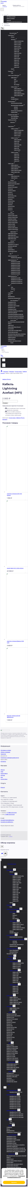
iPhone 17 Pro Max (12, 182)
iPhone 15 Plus (11, 206)
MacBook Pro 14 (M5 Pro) (16, 279)
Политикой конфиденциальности (16, 1176)
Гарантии (3, 754)
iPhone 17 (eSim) (12, 190)
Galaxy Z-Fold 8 (17, 42)
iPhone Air (10, 188)
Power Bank (11, 328)
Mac (2, 777)
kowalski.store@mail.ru (7, 822)
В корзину (5, 403)
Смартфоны (10, 958)
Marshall (16, 108)
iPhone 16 (10, 199)
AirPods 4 (10, 247)
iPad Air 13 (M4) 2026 (13, 217)
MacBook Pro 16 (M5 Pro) (16, 281)
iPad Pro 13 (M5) (11, 226)
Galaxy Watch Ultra (18, 95)
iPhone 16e (10, 202)
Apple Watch (4, 773)
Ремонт (3, 787)
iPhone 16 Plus (11, 201)
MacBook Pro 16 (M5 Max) (16, 283)
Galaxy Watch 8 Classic (19, 93)
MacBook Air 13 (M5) (15, 261)
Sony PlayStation (15, 116)
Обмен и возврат (11, 18)
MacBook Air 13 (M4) (15, 265)
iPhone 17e (10, 194)
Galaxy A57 (16, 60)
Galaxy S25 (16, 56)
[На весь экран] (4, 856)
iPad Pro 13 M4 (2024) (13, 229)
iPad (12, 73)
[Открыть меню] (3, 365)
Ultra (15, 79)
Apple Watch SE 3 (12, 235)
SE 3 (15, 82)
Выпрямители (11, 296)
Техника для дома (12, 119)
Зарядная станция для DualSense (16, 317)
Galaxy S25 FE (17, 58)
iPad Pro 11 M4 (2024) (13, 227)
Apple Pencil (11, 325)
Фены (9, 294)
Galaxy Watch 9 (17, 88)
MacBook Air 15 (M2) (15, 273)
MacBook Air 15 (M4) (15, 266)
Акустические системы (16, 103)
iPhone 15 (10, 204)
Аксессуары (12, 418)
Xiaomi (12, 68)
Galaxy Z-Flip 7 (17, 46)
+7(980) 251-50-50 (8, 362)
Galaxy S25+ (16, 54)
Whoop (12, 97)
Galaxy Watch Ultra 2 (18, 90)
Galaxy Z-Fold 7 (17, 44)
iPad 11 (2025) (11, 213)
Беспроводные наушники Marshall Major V (16, 322)
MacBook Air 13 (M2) (15, 272)
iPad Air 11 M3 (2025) (12, 220)
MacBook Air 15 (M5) (15, 263)
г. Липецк (4, 6)
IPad (2, 771)
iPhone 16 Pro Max (12, 195)
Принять (14, 1182)
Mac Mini (13, 288)
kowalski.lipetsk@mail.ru (7, 820)
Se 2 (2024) (16, 84)
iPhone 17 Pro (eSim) (12, 187)
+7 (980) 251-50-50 (6, 11)
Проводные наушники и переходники (16, 111)
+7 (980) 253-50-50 (9, 814)
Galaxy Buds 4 (14, 177)
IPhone (3, 769)
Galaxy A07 (16, 67)
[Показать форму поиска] (2, 9)
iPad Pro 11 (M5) (11, 224)
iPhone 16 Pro (11, 197)
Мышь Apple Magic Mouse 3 (14, 327)
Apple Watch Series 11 (13, 233)
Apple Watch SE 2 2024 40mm (15, 568)
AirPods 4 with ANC (12, 246)
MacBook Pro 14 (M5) (15, 277)
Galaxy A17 (16, 65)
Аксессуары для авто (13, 332)
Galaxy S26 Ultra (17, 48)
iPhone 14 (10, 208)
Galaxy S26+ (16, 49)
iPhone (12, 37)
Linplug (10, 836)
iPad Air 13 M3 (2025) (13, 222)
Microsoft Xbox (14, 118)
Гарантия (9, 20)
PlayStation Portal (12, 309)
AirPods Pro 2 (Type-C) (13, 244)
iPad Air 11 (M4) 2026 (12, 215)
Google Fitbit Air (14, 99)
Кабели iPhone (11, 339)
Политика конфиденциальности (14, 21)
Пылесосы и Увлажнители (14, 298)
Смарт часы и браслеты (13, 909)
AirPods (16, 107)
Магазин (4, 419)
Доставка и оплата (11, 16)
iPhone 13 (10, 209)
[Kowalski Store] (5, 3)
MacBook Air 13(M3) (15, 268)
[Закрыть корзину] (2, 846)
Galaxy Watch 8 (17, 92)
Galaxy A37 (16, 61)
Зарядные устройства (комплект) (16, 335)
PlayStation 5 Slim (12, 303)
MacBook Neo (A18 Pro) (16, 257)
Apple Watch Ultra (12, 238)
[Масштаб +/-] (5, 856)
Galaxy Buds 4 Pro (15, 176)
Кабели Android (12, 337)
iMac (12, 287)
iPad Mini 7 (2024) (12, 219)
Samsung (12, 874)
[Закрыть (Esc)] (1, 856)
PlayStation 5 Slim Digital (13, 305)
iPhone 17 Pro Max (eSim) (14, 183)
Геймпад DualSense (12, 312)
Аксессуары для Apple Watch (15, 330)
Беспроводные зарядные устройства (17, 334)
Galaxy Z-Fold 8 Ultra (18, 41)
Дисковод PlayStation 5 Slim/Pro (15, 310)
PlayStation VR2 (11, 307)
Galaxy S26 (16, 51)
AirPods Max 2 (11, 249)
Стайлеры (10, 293)
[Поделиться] (2, 856)
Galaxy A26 (16, 63)
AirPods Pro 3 (11, 242)
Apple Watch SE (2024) (13, 236)
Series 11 (16, 81)
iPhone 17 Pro (11, 185)
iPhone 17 (10, 192)
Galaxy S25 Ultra (17, 53)
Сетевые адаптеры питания (14, 340)
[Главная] (1, 371)
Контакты (6, 23)
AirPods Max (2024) (12, 251)
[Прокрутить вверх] (2, 854)
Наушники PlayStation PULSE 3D (15, 314)
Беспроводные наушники (17, 939)
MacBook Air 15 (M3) (15, 270)
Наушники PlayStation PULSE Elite (16, 316)
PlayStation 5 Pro (12, 302)
